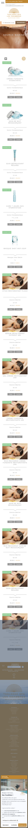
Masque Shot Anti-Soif (15, 248)
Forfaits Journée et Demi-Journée (14, 729)
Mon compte (16, 26)
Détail (10, 97)
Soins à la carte (14, 735)
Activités (14, 712)
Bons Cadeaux (14, 726)
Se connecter (16, 27)
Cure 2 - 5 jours (14, 728)
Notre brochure (7, 670)
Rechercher (21, 22)
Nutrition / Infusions (14, 771)
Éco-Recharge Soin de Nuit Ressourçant (15, 547)
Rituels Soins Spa (14, 767)
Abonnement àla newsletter (15, 665)
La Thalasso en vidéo (14, 718)
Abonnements (14, 749)
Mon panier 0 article (24, 27)
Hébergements (14, 710)
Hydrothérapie (14, 737)
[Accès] (9, 27)
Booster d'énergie (14, 736)
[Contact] (6, 27)
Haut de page (14, 676)
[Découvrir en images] (3, 27)
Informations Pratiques (14, 722)
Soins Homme (14, 769)
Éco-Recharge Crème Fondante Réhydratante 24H (15, 462)
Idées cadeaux (14, 753)
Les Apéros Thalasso (14, 746)
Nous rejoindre (19, 670)
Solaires (14, 770)
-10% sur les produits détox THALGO (14, 1)
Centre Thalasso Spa (14, 719)
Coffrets (14, 761)
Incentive (14, 713)
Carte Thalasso (14, 731)
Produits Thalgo (14, 760)
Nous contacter (13, 671)
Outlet (14, 772)
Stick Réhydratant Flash (15, 291)
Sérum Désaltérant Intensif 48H (15, 334)
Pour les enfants (14, 745)
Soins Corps (14, 765)
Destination (14, 707)
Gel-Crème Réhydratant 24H (15, 377)
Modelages (14, 741)
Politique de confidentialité (9, 820)
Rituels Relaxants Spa (14, 742)
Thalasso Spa (14, 717)
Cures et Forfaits (14, 725)
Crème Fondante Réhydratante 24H (15, 419)
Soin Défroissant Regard (15, 164)
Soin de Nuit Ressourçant (15, 122)
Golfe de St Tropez (14, 708)
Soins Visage (14, 764)
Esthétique (14, 743)
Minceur (14, 740)
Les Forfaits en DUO (14, 730)
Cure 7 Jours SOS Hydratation (15, 207)
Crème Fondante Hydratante (15, 79)
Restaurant (14, 711)
